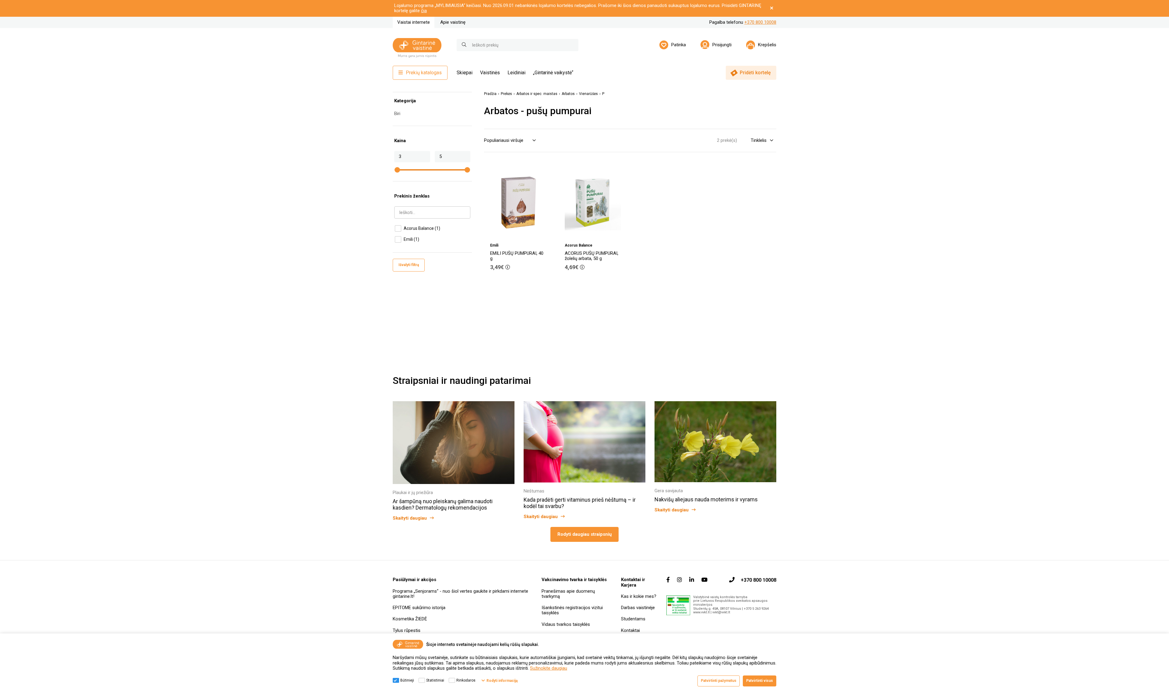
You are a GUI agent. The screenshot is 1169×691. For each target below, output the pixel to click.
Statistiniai (435, 680)
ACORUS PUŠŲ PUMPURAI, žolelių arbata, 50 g (591, 256)
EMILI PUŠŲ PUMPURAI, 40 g (516, 256)
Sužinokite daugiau (548, 668)
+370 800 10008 (760, 22)
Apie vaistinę (452, 22)
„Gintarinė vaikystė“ (553, 72)
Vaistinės (490, 72)
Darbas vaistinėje (638, 607)
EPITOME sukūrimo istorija (419, 607)
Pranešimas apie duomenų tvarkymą (568, 593)
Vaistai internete (413, 22)
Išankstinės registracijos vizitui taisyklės (572, 610)
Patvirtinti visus (759, 681)
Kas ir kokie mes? (638, 596)
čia (424, 10)
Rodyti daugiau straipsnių (584, 534)
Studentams (633, 619)
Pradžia (490, 94)
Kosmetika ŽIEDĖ (410, 619)
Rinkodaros (466, 680)
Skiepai (464, 72)
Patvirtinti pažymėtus (718, 681)
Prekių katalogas (424, 72)
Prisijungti (722, 44)
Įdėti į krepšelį (521, 284)
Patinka (678, 44)
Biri (397, 113)
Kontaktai (630, 630)
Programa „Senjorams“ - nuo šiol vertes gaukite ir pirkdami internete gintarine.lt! (460, 593)
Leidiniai (516, 72)
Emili (411, 239)
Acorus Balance (422, 228)
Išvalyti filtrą (408, 265)
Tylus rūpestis (406, 630)
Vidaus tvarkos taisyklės (566, 624)
